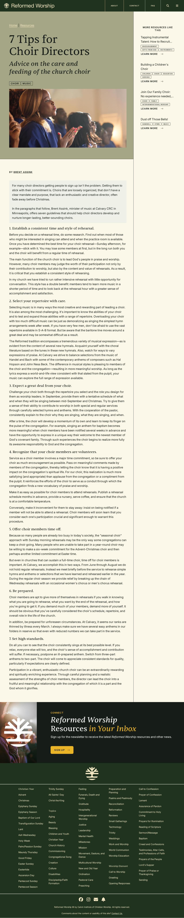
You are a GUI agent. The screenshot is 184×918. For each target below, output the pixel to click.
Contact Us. (117, 913)
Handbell (146, 124)
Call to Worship (117, 871)
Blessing (53, 828)
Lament (143, 800)
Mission (83, 847)
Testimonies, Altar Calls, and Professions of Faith (152, 852)
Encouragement (149, 46)
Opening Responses (119, 883)
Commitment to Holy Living (150, 814)
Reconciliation (116, 803)
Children (146, 74)
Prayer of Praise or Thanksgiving (149, 872)
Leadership (85, 830)
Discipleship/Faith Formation (58, 881)
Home (13, 25)
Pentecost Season (28, 886)
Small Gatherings (118, 821)
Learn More (149, 54)
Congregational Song (60, 856)
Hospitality (84, 809)
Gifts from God (149, 50)
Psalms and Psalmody (120, 798)
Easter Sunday (26, 863)
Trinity (112, 832)
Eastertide (23, 869)
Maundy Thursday (28, 852)
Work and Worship (119, 844)
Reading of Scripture (150, 826)
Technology (115, 826)
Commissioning (57, 851)
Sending (143, 879)
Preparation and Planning (117, 791)
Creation (53, 862)
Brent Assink (23, 172)
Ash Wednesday (27, 835)
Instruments (166, 50)
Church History (57, 845)
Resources (27, 25)
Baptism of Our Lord (29, 817)
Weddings (114, 838)
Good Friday (25, 858)
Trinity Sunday (56, 789)
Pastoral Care (86, 879)
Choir (15, 83)
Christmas (23, 800)
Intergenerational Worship (155, 104)
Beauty (52, 822)
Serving (146, 77)
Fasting (82, 789)
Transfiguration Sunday (30, 823)
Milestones (84, 841)
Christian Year (56, 839)
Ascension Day (26, 875)
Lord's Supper (146, 864)
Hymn (157, 124)
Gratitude (84, 803)
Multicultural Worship (90, 862)
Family (154, 101)
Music (27, 83)
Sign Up (59, 750)
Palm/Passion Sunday (30, 846)
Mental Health (86, 836)
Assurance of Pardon (150, 806)
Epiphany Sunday (27, 806)
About (114, 6)
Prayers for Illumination (151, 821)
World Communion (119, 850)
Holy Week (24, 840)
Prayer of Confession (150, 794)
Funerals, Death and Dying (89, 796)
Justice (82, 824)
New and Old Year (88, 868)
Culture (52, 868)
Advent (22, 794)
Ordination (84, 874)
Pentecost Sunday (28, 881)
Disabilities (54, 874)
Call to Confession (149, 789)
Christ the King (56, 800)
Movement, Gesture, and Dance (92, 855)
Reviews (113, 815)
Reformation (115, 809)
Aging (52, 816)
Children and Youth (59, 833)
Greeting (113, 877)
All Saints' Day (56, 794)
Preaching (84, 885)
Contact (134, 6)
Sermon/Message (148, 832)
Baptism (143, 838)
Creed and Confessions (151, 844)
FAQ (153, 6)
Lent (20, 829)
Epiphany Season (27, 812)
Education (168, 74)
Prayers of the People (150, 859)
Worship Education (119, 855)
